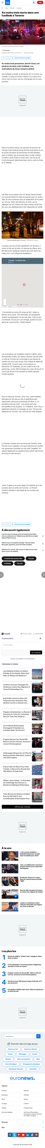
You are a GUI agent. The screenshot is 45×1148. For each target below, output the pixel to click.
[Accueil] (2, 8)
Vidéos (4, 1108)
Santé (26, 1099)
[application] (22, 32)
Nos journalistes (7, 1112)
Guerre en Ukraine (30, 1049)
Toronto (20, 563)
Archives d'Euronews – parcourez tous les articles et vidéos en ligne (33, 1113)
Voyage (4, 1103)
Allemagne (22, 1054)
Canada (19, 8)
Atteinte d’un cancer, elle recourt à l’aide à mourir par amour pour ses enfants (19, 550)
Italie (38, 1059)
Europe (4, 1090)
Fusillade (7, 563)
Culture (26, 1103)
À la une (6, 848)
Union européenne (23, 1059)
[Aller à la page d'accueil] (7, 2)
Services (5, 1122)
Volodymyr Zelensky (16, 1069)
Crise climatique (11, 1064)
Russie (34, 1054)
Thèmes (4, 1086)
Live (40, 2)
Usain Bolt (33, 1069)
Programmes (28, 1108)
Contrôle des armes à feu (13, 558)
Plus (3, 1127)
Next (3, 1099)
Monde (12, 8)
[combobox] (22, 1036)
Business (5, 1095)
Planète (26, 1095)
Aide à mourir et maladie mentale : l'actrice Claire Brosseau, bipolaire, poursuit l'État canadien (18, 543)
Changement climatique (31, 1064)
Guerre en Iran (13, 1049)
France (10, 1054)
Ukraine (8, 1059)
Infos (6, 8)
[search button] (38, 1036)
